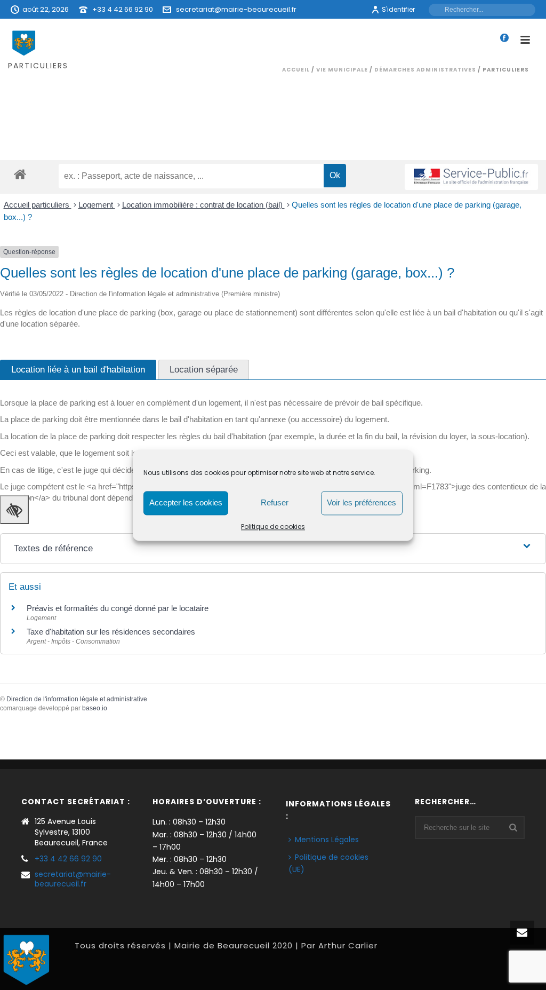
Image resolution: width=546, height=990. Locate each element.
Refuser (274, 502)
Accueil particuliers (37, 204)
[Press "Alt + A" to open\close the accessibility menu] (14, 509)
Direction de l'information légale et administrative (76, 699)
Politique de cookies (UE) (328, 863)
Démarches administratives (425, 70)
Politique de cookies (273, 526)
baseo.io (94, 708)
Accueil (296, 70)
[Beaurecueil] (26, 958)
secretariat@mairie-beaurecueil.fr (236, 9)
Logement (96, 204)
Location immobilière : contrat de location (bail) (203, 204)
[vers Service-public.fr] (471, 177)
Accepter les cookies (185, 502)
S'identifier (398, 9)
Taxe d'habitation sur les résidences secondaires (111, 631)
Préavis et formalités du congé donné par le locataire (117, 608)
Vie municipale (342, 70)
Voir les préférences (361, 502)
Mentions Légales (327, 839)
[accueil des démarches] (20, 174)
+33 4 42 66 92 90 (122, 9)
